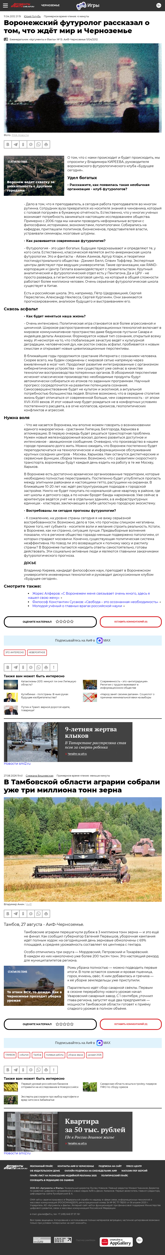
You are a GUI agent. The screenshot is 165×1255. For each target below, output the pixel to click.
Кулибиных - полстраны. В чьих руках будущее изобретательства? (44, 696)
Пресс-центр (134, 1166)
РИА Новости (20, 135)
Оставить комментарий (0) (130, 621)
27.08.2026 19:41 (13, 775)
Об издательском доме (45, 1171)
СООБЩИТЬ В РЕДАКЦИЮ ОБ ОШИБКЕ (52, 1180)
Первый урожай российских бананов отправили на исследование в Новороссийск (49, 1085)
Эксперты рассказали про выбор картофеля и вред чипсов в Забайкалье (50, 1098)
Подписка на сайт (110, 1166)
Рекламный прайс (41, 1166)
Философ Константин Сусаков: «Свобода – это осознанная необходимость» (95, 602)
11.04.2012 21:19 (12, 16)
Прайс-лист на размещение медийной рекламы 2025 (63, 1175)
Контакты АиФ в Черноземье (76, 1166)
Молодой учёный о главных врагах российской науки (77, 606)
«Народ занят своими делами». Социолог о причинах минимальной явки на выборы (127, 696)
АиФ (29, 904)
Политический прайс (114, 1175)
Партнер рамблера (85, 1240)
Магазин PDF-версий (134, 1171)
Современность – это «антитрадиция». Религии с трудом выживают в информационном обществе (124, 684)
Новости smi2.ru (17, 764)
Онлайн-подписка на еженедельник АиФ (91, 1171)
